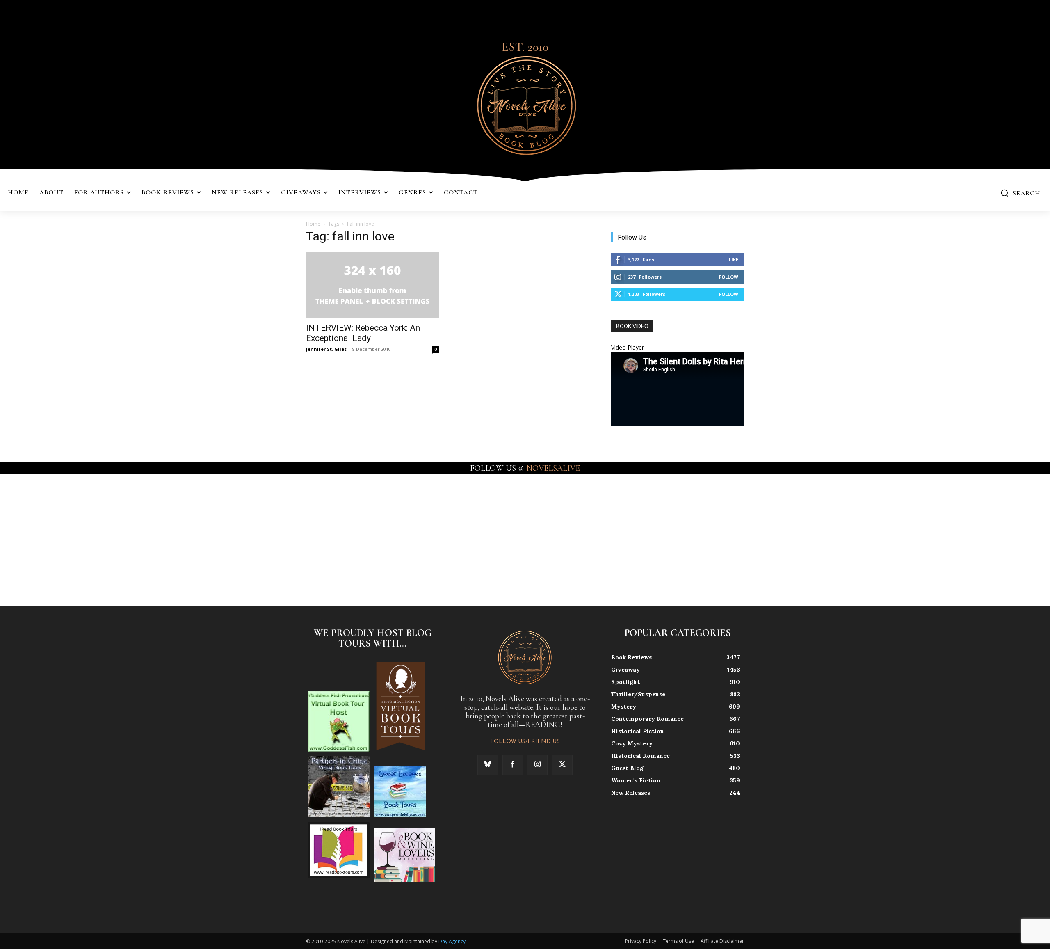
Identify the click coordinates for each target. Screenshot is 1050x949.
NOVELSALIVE (553, 468)
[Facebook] (512, 765)
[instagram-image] (65, 539)
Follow (728, 277)
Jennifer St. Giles (326, 349)
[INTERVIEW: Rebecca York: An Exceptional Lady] (372, 285)
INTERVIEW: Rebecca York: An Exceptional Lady (363, 333)
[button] (1020, 193)
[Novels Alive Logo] (525, 104)
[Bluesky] (487, 765)
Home (313, 223)
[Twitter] (562, 765)
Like (733, 259)
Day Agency (452, 941)
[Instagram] (537, 765)
